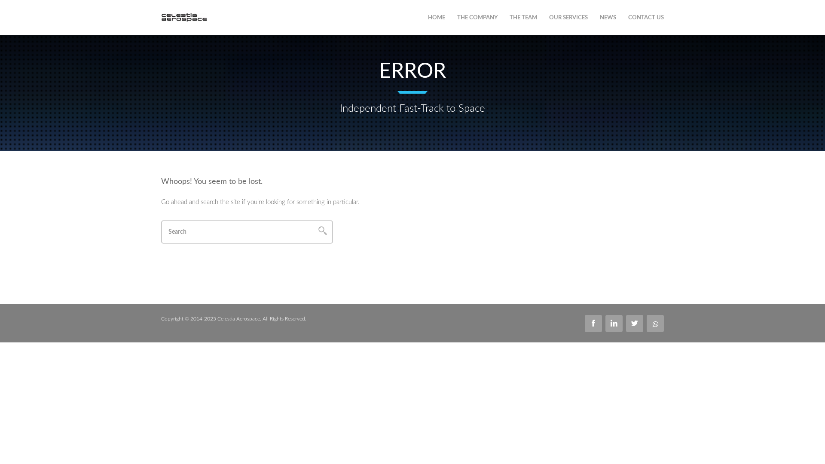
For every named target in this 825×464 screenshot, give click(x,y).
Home (436, 18)
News (608, 18)
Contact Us (646, 18)
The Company (477, 18)
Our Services (568, 18)
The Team (523, 18)
